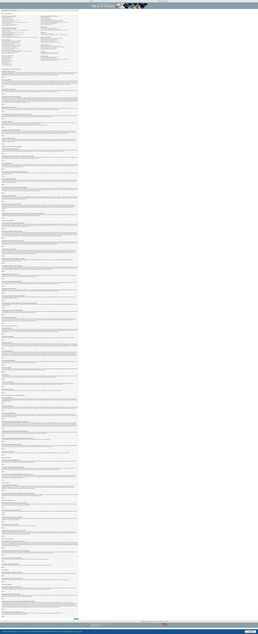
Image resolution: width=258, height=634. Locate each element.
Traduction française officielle (95, 624)
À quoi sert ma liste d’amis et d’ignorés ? (47, 33)
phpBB (97, 623)
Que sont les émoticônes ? (6, 58)
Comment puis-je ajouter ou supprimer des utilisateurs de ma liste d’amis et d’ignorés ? (55, 34)
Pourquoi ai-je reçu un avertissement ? (8, 49)
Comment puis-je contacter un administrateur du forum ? (50, 60)
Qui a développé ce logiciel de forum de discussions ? (49, 57)
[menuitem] (91, 1)
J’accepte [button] (250, 631)
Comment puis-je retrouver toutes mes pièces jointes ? (49, 53)
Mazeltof (98, 625)
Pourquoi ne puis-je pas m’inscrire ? (7, 19)
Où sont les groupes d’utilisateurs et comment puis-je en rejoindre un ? (52, 20)
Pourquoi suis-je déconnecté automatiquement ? (9, 24)
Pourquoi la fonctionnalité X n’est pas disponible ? (49, 58)
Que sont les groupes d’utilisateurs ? (46, 19)
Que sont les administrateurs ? (46, 17)
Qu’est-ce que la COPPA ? (6, 18)
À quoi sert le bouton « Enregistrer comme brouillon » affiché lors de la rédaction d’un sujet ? (17, 51)
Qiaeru (102, 624)
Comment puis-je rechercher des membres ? (48, 41)
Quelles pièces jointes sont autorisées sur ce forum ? (49, 52)
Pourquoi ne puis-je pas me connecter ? (8, 21)
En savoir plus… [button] (79, 631)
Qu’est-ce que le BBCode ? (6, 56)
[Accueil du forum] (120, 6)
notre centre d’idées (66, 595)
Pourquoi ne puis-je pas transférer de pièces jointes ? (10, 48)
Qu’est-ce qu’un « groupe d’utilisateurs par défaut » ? (49, 23)
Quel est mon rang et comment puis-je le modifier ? (10, 36)
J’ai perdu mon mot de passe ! (7, 23)
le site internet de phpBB (6, 182)
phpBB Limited (30, 588)
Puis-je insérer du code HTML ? (7, 57)
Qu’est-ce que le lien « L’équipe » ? (46, 24)
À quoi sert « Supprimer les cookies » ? (8, 25)
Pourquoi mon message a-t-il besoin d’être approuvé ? (10, 52)
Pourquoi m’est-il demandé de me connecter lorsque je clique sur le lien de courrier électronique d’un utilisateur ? (20, 37)
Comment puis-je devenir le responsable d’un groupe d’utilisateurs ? (52, 21)
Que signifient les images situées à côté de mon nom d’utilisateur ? (12, 34)
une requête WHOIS (31, 603)
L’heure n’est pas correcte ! (6, 31)
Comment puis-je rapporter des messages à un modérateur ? (12, 50)
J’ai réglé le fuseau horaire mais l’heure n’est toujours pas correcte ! (13, 32)
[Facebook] (165, 624)
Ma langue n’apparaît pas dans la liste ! (8, 33)
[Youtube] (163, 624)
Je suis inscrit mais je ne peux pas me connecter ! (10, 20)
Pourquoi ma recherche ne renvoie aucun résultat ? (49, 39)
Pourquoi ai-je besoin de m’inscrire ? (8, 17)
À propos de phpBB (41, 589)
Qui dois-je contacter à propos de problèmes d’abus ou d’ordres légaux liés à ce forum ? (55, 59)
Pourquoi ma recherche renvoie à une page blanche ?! (49, 40)
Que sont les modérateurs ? (45, 18)
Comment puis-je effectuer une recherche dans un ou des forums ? (51, 38)
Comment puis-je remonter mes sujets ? (8, 53)
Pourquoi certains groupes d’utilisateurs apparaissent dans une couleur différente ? (54, 22)
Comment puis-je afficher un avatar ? (8, 35)
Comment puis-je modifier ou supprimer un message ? (10, 41)
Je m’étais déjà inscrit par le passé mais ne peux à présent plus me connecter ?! (15, 22)
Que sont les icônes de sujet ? (7, 65)
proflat (94, 625)
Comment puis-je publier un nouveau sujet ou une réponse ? (11, 40)
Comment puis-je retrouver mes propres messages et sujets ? (51, 42)
